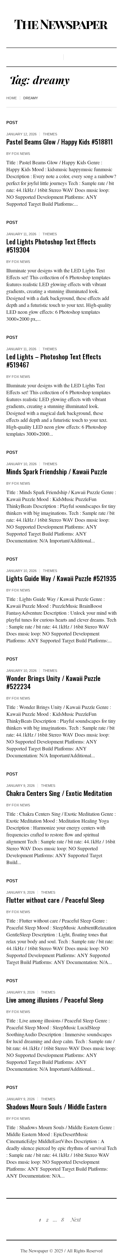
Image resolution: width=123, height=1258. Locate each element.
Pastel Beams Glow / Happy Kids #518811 (59, 141)
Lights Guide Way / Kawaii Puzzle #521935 (61, 578)
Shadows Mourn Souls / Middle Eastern (56, 1106)
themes (50, 134)
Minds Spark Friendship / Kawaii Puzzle (56, 471)
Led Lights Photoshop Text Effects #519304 (51, 245)
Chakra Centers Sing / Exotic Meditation (59, 793)
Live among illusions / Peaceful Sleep (54, 1000)
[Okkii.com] (61, 24)
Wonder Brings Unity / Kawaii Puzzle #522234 (53, 682)
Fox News (21, 153)
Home (11, 98)
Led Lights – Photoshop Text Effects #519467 (53, 360)
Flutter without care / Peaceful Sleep (55, 900)
